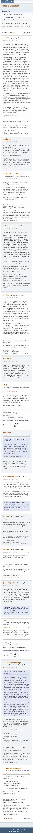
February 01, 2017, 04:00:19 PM (10, 391)
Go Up (3, 818)
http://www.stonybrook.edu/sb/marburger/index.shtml (16, 420)
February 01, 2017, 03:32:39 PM (10, 297)
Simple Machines (21, 831)
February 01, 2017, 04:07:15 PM (10, 479)
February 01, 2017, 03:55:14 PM (10, 361)
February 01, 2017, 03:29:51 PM (10, 228)
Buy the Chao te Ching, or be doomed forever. (14, 417)
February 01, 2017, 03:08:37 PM (10, 141)
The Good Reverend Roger (12, 174)
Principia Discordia (10, 5)
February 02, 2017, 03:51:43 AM (10, 773)
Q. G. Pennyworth (9, 476)
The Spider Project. (7, 415)
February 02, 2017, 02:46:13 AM (10, 627)
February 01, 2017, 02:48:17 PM (10, 40)
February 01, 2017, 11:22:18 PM (10, 552)
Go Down (4, 32)
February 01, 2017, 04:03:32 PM (10, 435)
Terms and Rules (15, 829)
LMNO (5, 385)
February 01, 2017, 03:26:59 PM (10, 178)
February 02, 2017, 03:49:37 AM (10, 667)
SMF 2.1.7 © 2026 (12, 831)
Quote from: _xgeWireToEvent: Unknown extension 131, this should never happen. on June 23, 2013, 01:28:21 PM (16, 504)
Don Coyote (7, 139)
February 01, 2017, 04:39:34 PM (10, 519)
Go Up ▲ (23, 829)
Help (9, 829)
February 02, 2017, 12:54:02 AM (10, 585)
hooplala (6, 38)
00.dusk (5, 226)
